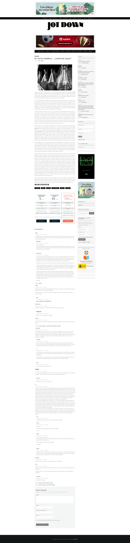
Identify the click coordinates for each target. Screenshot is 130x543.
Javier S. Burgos (41, 60)
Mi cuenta (55, 18)
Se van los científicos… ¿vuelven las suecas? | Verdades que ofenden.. (50, 325)
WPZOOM (75, 539)
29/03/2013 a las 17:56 (39, 319)
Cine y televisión (54, 51)
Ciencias (37, 55)
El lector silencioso (81, 100)
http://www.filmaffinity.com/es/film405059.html (43, 301)
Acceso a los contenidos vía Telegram (84, 242)
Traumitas (80, 90)
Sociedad (90, 51)
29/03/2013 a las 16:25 (39, 234)
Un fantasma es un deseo (82, 77)
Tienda (70, 18)
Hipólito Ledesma (85, 74)
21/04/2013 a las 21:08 (40, 254)
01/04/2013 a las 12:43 (40, 418)
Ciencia (47, 51)
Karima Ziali (84, 67)
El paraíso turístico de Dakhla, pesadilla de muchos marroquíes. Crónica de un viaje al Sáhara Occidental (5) (86, 84)
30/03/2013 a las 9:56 (39, 313)
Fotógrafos (65, 18)
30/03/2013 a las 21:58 (40, 350)
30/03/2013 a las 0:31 (38, 329)
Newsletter (90, 18)
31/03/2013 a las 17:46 (40, 299)
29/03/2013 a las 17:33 (39, 305)
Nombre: (79, 227)
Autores (60, 18)
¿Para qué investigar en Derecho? (84, 61)
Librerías (74, 18)
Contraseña (80, 129)
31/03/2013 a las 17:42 (40, 364)
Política (85, 51)
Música (73, 51)
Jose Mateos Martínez (85, 62)
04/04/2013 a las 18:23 (40, 424)
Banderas (80, 66)
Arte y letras (41, 51)
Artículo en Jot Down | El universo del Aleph (46, 482)
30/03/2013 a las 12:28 (39, 386)
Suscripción (45, 18)
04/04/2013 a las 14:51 (40, 478)
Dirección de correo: (81, 232)
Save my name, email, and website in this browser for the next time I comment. (48, 520)
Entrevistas (68, 51)
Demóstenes (38, 311)
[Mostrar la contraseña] (93, 131)
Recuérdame (81, 133)
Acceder (50, 18)
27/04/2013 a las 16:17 (40, 450)
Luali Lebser (84, 86)
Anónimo (40, 283)
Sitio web (37, 515)
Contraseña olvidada (81, 139)
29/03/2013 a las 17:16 (39, 287)
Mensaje (37, 494)
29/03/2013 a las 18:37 (40, 243)
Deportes (63, 51)
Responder (45, 234)
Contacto (79, 18)
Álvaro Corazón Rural (85, 111)
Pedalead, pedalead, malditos (83, 95)
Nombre (37, 505)
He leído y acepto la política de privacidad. (86, 237)
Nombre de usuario (81, 125)
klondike (37, 369)
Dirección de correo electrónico (41, 510)
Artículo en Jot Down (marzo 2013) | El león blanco (47, 484)
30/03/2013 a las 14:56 (40, 341)
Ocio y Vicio (79, 51)
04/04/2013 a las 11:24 (39, 465)
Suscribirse (41, 220)
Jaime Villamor (84, 102)
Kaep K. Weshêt (84, 92)
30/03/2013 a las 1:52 (38, 371)
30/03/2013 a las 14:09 (40, 379)
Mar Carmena (84, 79)
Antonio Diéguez (84, 117)
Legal (84, 18)
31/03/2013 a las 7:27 (38, 459)
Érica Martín (84, 97)
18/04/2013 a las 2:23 (39, 435)
